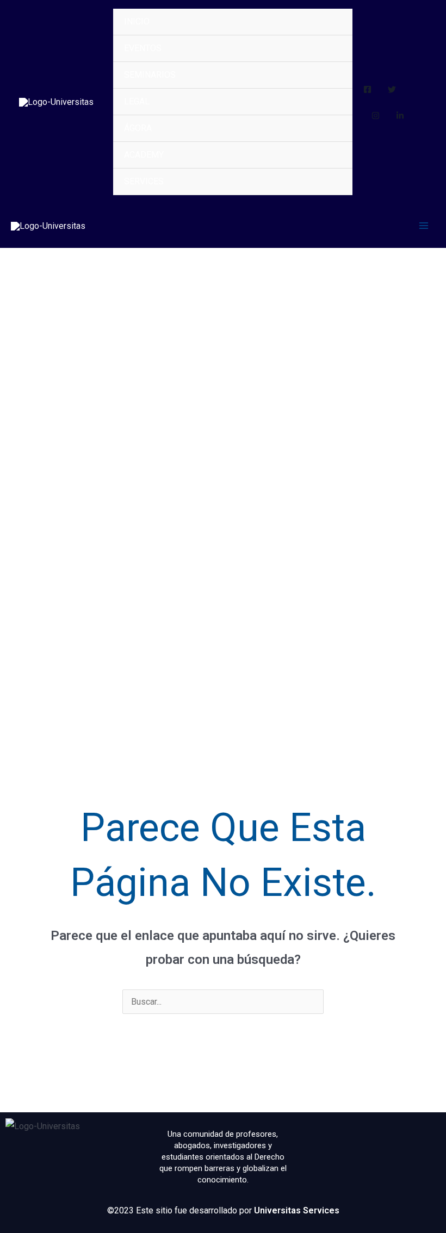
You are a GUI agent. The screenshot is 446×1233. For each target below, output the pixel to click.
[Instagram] (375, 115)
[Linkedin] (400, 115)
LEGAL (137, 101)
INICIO (137, 21)
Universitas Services (296, 1210)
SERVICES (144, 181)
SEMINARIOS (150, 75)
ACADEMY (144, 155)
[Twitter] (392, 89)
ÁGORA (138, 128)
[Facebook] (367, 89)
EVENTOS (143, 48)
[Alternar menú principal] (423, 225)
